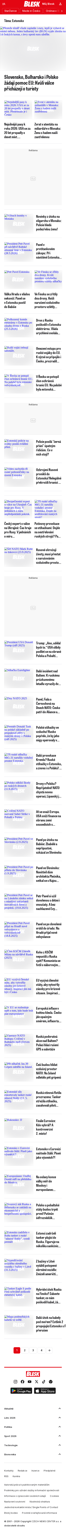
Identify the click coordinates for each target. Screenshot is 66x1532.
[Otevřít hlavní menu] (4, 4)
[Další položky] (62, 11)
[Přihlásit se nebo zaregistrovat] (60, 4)
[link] (15, 1382)
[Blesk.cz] (32, 4)
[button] (21, 1391)
